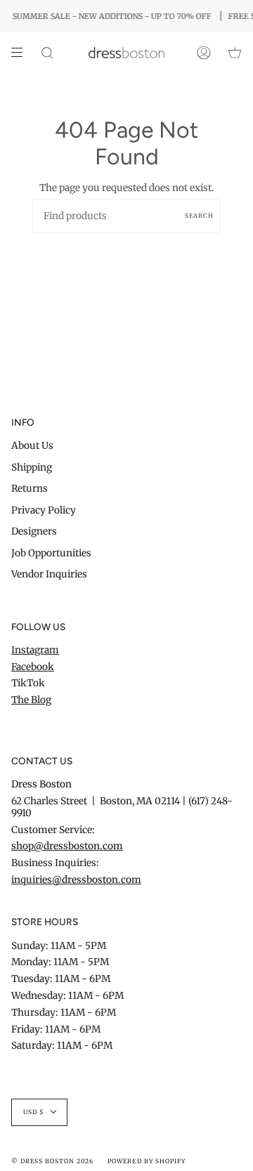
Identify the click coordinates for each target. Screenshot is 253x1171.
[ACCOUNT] (204, 53)
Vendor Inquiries (49, 574)
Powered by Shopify (146, 1161)
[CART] (235, 53)
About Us (32, 446)
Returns (29, 489)
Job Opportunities (51, 553)
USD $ (33, 1112)
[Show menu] (21, 52)
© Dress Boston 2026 (52, 1161)
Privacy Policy (43, 510)
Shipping (31, 467)
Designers (34, 531)
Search (199, 215)
